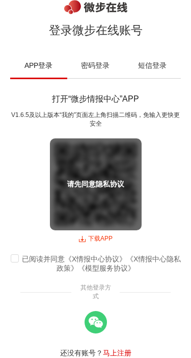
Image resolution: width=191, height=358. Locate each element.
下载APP (100, 238)
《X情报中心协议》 (95, 259)
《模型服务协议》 (106, 268)
